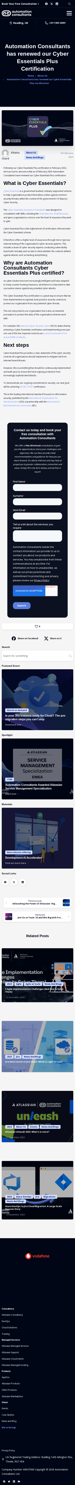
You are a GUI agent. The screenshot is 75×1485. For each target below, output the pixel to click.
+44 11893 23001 (57, 22)
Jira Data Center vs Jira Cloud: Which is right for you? (34, 1061)
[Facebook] (46, 3)
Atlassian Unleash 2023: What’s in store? (27, 1132)
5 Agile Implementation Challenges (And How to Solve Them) (34, 990)
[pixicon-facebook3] (4, 1481)
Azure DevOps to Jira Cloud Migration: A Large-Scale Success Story (33, 1207)
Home (31, 75)
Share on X (56, 638)
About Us (42, 75)
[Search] (69, 3)
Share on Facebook (28, 638)
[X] (51, 3)
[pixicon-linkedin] (14, 1481)
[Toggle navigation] (69, 13)
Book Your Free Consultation (19, 3)
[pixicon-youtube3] (18, 1481)
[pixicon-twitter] (9, 1481)
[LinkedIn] (57, 3)
